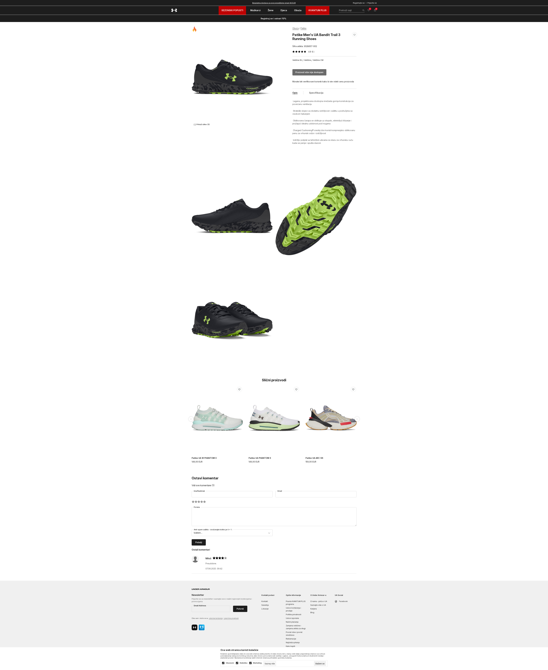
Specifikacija (316, 92)
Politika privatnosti (293, 614)
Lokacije (265, 609)
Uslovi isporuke (292, 618)
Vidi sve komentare (203, 485)
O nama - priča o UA (318, 601)
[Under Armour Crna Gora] (174, 10)
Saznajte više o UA (318, 605)
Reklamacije (291, 639)
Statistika (243, 663)
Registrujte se (359, 3)
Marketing (257, 663)
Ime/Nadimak (199, 491)
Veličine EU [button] (297, 60)
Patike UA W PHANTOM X (204, 458)
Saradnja (265, 605)
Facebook (343, 601)
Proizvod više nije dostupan (309, 72)
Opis (295, 92)
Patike (303, 28)
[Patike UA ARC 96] (331, 418)
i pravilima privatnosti (231, 618)
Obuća (295, 28)
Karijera (313, 609)
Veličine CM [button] (318, 60)
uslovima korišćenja (216, 618)
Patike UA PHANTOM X (260, 458)
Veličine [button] (307, 60)
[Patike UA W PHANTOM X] (217, 418)
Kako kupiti (290, 646)
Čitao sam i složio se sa (215, 618)
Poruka (197, 507)
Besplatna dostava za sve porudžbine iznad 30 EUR (274, 3)
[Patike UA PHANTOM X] (274, 418)
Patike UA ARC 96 (314, 458)
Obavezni (230, 663)
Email (280, 491)
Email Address (200, 606)
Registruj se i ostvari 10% (273, 18)
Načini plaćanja (292, 622)
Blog (312, 612)
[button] (354, 40)
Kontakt (264, 601)
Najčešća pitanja (293, 642)
